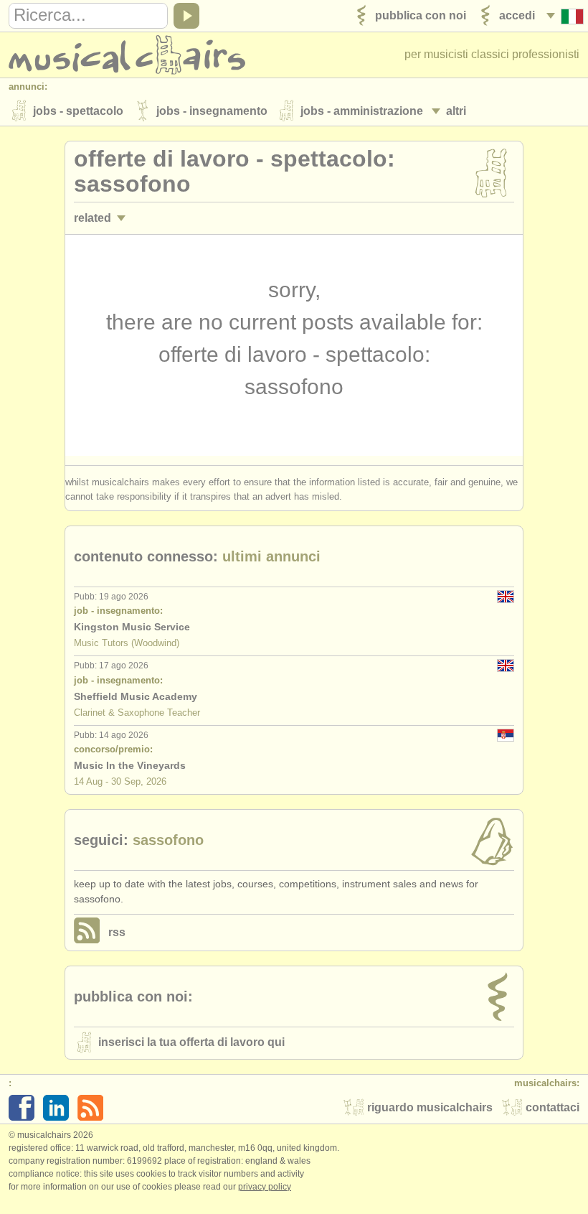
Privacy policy (264, 1187)
